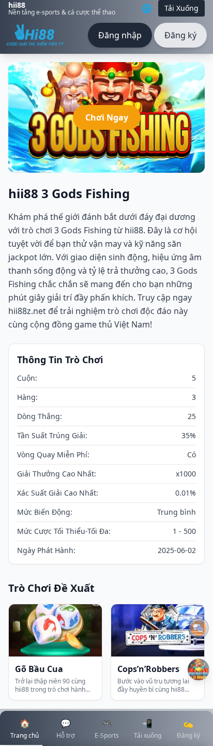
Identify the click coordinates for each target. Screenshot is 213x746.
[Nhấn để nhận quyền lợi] (198, 669)
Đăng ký (180, 35)
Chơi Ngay (106, 117)
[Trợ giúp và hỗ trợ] (198, 628)
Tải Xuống (181, 8)
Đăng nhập (120, 35)
